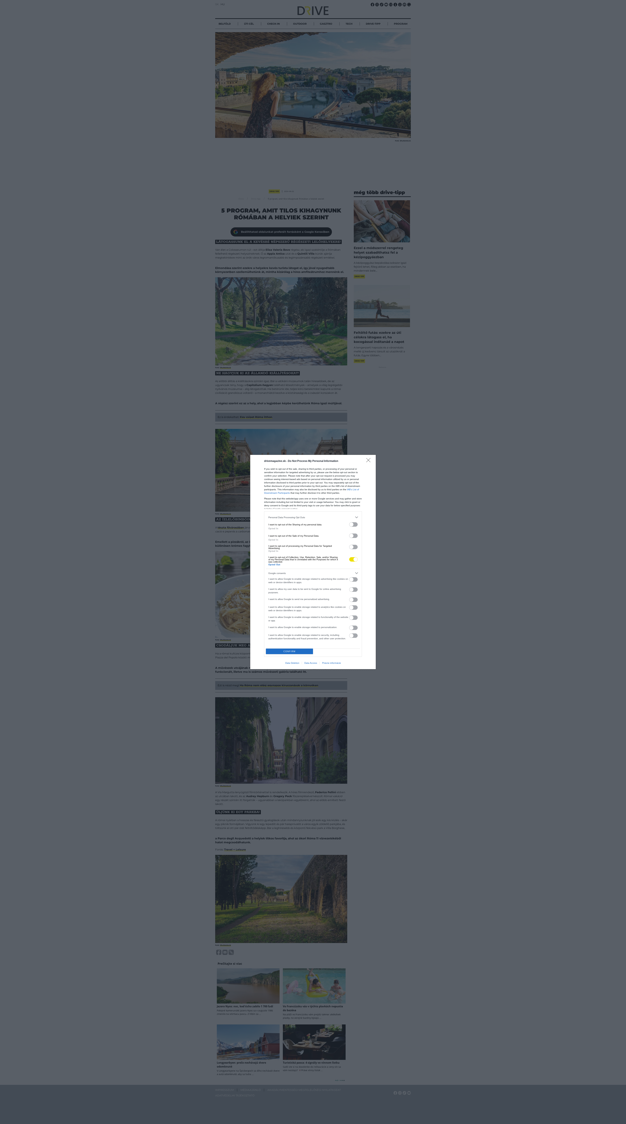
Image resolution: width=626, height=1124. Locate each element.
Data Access (310, 663)
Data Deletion (292, 663)
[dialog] (313, 562)
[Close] (369, 461)
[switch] (353, 524)
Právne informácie (331, 663)
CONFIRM (289, 651)
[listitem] (313, 517)
